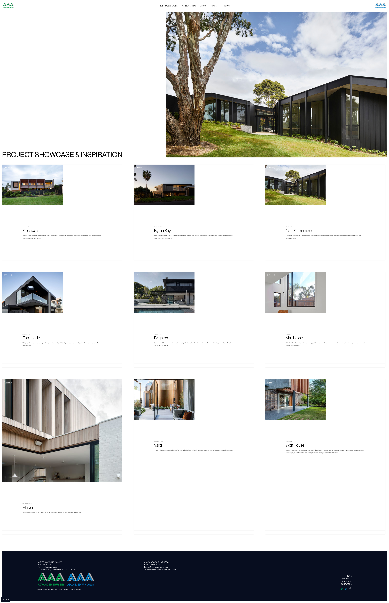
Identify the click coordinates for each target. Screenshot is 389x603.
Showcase (347, 578)
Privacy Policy (63, 590)
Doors (270, 382)
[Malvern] (62, 456)
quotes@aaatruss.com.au (49, 567)
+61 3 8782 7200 (46, 565)
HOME (349, 576)
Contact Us (346, 584)
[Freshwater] (62, 212)
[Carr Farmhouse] (325, 212)
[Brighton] (194, 319)
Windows (7, 167)
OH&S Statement (75, 590)
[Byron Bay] (194, 212)
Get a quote (5, 599)
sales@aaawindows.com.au (157, 567)
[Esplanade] (62, 319)
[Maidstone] (325, 319)
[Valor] (194, 456)
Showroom (346, 581)
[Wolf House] (325, 456)
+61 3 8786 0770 (153, 565)
